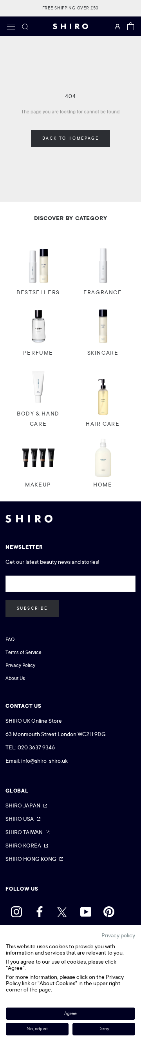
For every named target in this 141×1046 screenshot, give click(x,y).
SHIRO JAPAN (22, 805)
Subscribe (32, 608)
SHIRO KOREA (23, 845)
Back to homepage (70, 138)
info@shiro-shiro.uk (44, 760)
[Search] (25, 26)
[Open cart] (130, 26)
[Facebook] (39, 910)
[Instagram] (16, 910)
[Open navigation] (11, 26)
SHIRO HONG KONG (30, 858)
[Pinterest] (108, 910)
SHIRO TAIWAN (24, 832)
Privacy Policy (20, 665)
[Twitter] (62, 910)
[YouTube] (85, 910)
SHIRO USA (19, 818)
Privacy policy (118, 935)
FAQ (9, 639)
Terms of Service (23, 652)
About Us (15, 678)
